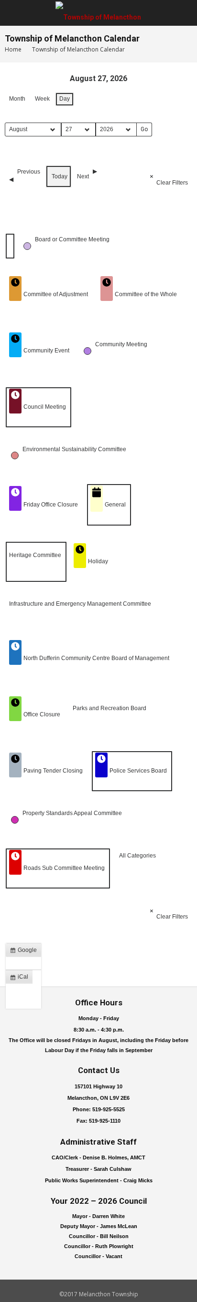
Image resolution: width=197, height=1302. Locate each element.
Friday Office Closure (50, 504)
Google (25, 952)
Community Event (46, 350)
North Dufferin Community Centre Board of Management (96, 658)
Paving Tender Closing (53, 770)
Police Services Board (138, 770)
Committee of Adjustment (55, 294)
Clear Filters (172, 182)
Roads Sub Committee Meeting (64, 868)
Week (42, 98)
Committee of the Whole (146, 294)
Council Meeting (44, 406)
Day (64, 98)
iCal (21, 978)
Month (17, 98)
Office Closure (41, 714)
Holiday (98, 561)
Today (59, 176)
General (115, 504)
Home (13, 49)
